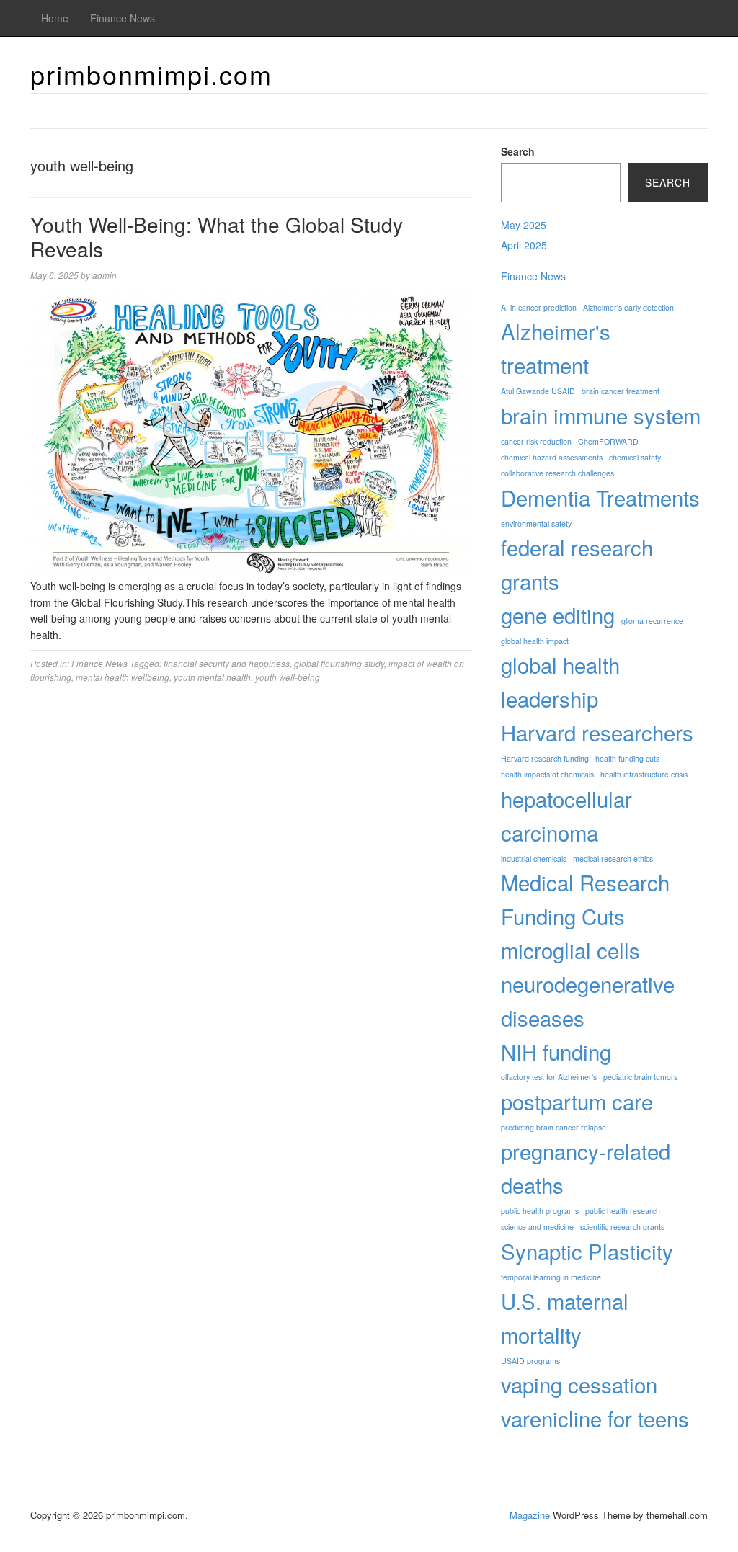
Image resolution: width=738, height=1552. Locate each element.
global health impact (535, 640)
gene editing (558, 614)
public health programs (540, 1210)
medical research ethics (613, 858)
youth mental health (212, 677)
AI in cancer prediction (539, 307)
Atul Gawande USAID (538, 390)
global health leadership (560, 681)
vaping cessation (579, 1384)
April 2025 (524, 245)
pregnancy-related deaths (585, 1168)
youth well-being (287, 677)
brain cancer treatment (620, 390)
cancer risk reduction (536, 441)
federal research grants (577, 564)
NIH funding (556, 1051)
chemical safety (635, 457)
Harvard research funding (545, 758)
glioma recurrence (652, 620)
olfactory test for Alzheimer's (549, 1076)
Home (54, 18)
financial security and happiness (227, 663)
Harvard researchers (597, 732)
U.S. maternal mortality (564, 1317)
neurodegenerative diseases (588, 1000)
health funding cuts (627, 758)
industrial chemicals (533, 858)
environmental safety (536, 523)
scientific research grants (622, 1226)
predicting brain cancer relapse (553, 1127)
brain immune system (601, 415)
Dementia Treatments (600, 497)
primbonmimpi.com (151, 73)
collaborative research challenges (557, 473)
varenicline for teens (595, 1418)
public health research (622, 1210)
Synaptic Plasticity (587, 1251)
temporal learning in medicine (551, 1277)
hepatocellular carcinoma (566, 815)
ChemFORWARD (608, 441)
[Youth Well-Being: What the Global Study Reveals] (251, 434)
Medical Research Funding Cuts (585, 899)
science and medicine (537, 1226)
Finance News (122, 18)
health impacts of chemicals (547, 774)
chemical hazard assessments (552, 457)
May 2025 (523, 225)
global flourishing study (339, 663)
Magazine (530, 1515)
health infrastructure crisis (644, 774)
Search (518, 151)
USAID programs (530, 1360)
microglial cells (570, 950)
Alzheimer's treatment (555, 348)
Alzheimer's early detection (628, 307)
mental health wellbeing (122, 677)
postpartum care (577, 1101)
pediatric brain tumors (640, 1076)
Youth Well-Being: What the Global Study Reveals (216, 236)
